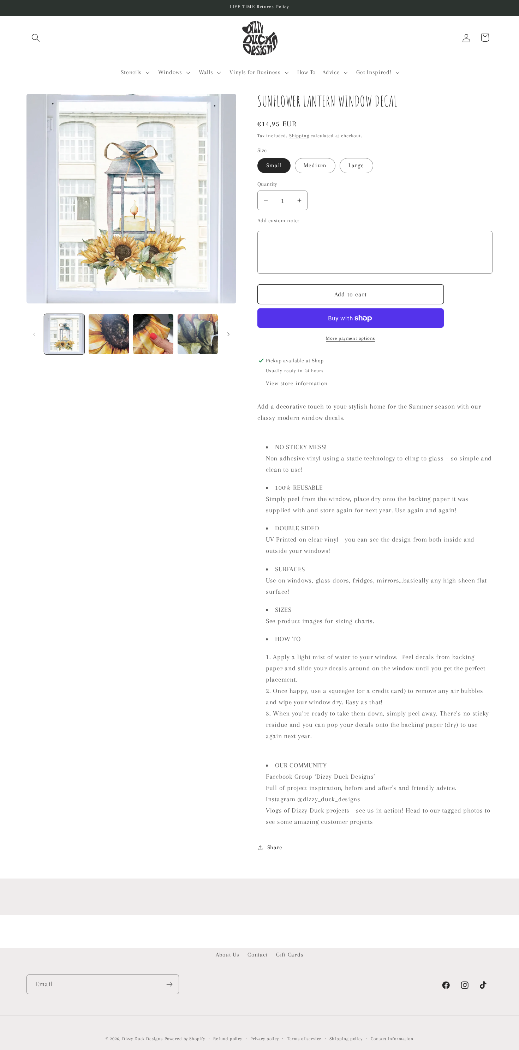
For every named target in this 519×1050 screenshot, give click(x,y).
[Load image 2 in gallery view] (109, 334)
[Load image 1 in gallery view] (64, 334)
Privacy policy (264, 1038)
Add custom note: (278, 220)
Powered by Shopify (185, 1038)
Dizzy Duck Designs (142, 1038)
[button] (35, 37)
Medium (315, 165)
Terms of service (304, 1038)
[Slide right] (228, 334)
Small (274, 165)
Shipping (299, 135)
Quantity (267, 184)
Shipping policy (346, 1038)
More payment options (350, 338)
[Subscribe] (169, 984)
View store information (297, 383)
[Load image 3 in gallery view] (153, 334)
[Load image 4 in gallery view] (198, 334)
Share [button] (274, 847)
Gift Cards (289, 954)
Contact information (392, 1038)
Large (356, 165)
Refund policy (227, 1038)
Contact (257, 954)
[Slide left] (34, 334)
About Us (227, 954)
